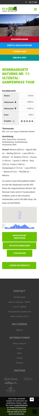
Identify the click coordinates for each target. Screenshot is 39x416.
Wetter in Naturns (19, 344)
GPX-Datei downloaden (19, 246)
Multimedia (19, 324)
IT (33, 2)
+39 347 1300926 (19, 307)
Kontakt (20, 358)
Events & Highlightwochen (19, 45)
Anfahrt (19, 348)
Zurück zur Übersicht (20, 265)
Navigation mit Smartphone (19, 236)
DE (30, 2)
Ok (32, 399)
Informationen (19, 337)
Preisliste (19, 363)
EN (36, 2)
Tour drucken (19, 253)
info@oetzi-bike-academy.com (19, 312)
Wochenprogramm (19, 39)
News (19, 353)
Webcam (19, 330)
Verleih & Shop (19, 58)
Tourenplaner (19, 51)
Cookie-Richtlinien (21, 405)
